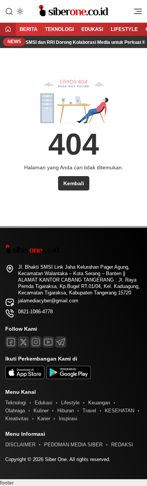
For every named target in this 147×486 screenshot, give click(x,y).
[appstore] (24, 377)
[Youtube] (48, 342)
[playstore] (68, 377)
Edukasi (92, 29)
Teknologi (59, 29)
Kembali (73, 183)
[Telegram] (60, 342)
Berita (28, 29)
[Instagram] (35, 342)
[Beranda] (8, 30)
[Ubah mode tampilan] (19, 11)
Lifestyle (124, 29)
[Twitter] (23, 342)
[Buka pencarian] (9, 11)
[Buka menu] (135, 13)
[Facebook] (11, 342)
